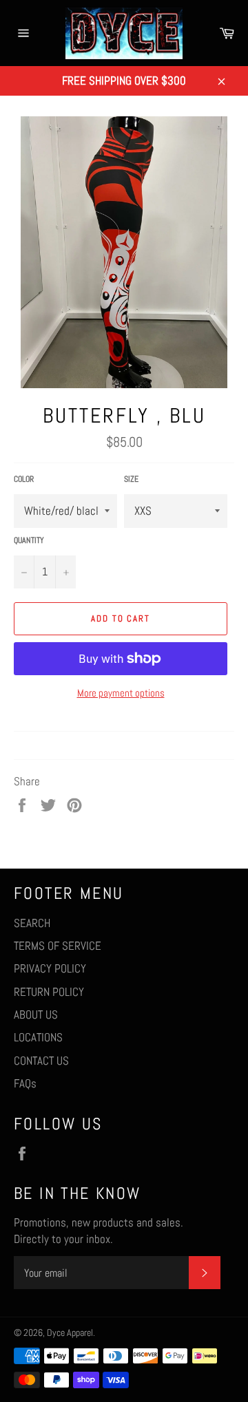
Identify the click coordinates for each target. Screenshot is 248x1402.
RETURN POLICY (49, 991)
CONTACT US (41, 1060)
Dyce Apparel (70, 1333)
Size (131, 479)
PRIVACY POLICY (50, 968)
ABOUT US (36, 1014)
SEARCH (32, 923)
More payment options (121, 692)
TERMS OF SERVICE (57, 945)
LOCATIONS (38, 1037)
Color (24, 479)
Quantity (29, 540)
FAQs (25, 1083)
